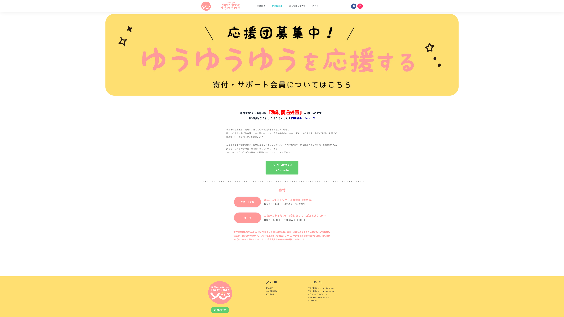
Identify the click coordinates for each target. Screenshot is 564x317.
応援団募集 (277, 6)
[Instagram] (360, 6)
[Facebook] (353, 6)
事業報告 (261, 6)
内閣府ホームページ (303, 118)
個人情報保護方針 (297, 6)
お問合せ (316, 6)
